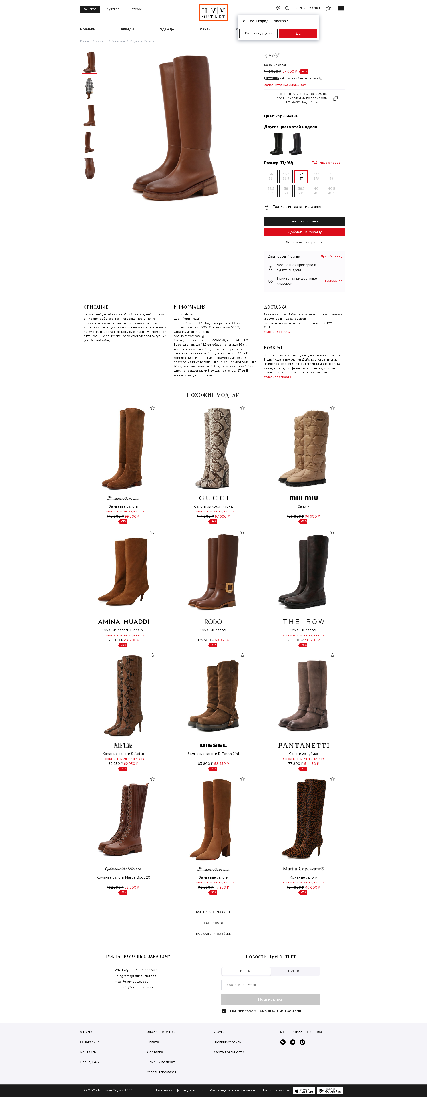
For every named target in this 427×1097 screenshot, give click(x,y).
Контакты (88, 1052)
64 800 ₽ (312, 640)
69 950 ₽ (222, 640)
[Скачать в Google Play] (330, 1090)
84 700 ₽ (131, 640)
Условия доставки (277, 332)
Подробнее (333, 281)
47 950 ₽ (221, 887)
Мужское (113, 9)
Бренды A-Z (90, 1062)
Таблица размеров (326, 162)
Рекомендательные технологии (233, 1090)
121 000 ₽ (115, 640)
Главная (85, 41)
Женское (90, 9)
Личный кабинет (308, 8)
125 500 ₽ (206, 640)
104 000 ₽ (295, 887)
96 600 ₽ (312, 516)
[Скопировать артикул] (203, 336)
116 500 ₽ (206, 887)
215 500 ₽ (295, 640)
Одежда (167, 29)
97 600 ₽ (222, 516)
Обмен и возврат (161, 1062)
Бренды (127, 29)
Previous (77, 117)
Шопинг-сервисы (228, 1042)
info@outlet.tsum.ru (137, 987)
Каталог (101, 41)
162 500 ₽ (115, 887)
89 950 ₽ (115, 764)
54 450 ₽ (311, 764)
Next (102, 117)
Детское (135, 9)
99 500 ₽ (132, 516)
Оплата (153, 1042)
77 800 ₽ (295, 764)
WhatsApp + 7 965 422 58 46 (137, 970)
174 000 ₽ (205, 516)
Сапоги (149, 41)
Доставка (155, 1052)
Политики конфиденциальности (279, 1011)
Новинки (87, 29)
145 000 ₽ (115, 516)
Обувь (205, 29)
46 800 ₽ (312, 887)
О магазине (90, 1042)
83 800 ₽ (205, 764)
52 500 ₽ (132, 887)
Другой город (331, 256)
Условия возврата (277, 377)
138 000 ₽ (295, 516)
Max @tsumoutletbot (131, 981)
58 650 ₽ (221, 764)
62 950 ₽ (131, 764)
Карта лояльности (229, 1052)
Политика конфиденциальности (179, 1090)
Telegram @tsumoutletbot (135, 976)
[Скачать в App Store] (304, 1090)
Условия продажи (161, 1072)
